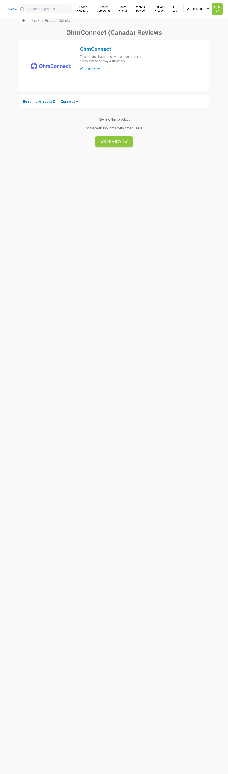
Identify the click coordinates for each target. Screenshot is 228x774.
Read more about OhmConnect (49, 101)
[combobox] (45, 8)
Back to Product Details (50, 20)
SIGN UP (217, 9)
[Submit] (23, 8)
